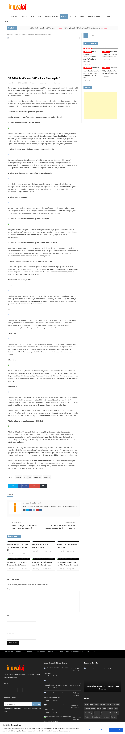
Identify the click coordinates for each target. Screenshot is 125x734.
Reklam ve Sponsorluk (74, 652)
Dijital (82, 16)
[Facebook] (97, 655)
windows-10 (46, 477)
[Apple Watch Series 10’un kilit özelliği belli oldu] (56, 704)
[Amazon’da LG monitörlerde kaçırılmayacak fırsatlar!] (57, 717)
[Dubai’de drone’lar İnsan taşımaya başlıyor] (100, 48)
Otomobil (73, 16)
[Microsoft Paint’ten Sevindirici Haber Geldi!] (68, 541)
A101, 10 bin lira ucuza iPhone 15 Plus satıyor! (30, 28)
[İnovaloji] (18, 6)
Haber (99, 708)
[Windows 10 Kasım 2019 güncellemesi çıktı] (43, 541)
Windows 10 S (37, 477)
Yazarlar (59, 652)
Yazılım (63, 16)
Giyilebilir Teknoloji (95, 16)
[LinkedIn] (110, 655)
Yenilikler (87, 717)
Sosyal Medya (88, 713)
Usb (30, 477)
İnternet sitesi (11, 634)
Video (7, 21)
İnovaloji (11, 83)
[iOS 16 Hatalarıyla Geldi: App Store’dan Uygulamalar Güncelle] (68, 559)
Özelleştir (88, 730)
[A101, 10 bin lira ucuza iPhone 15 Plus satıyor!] (56, 668)
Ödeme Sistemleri (51, 16)
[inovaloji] (16, 672)
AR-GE (86, 704)
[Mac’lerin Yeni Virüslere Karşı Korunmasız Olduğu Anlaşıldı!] (18, 559)
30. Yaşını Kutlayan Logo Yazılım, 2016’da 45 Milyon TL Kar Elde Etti (18, 547)
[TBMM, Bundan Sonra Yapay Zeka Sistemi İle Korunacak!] (110, 68)
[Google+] (106, 655)
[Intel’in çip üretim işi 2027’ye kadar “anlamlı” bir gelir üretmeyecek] (61, 680)
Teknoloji (24, 16)
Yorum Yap (42, 83)
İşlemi (25, 477)
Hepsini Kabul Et (116, 730)
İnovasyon (13, 16)
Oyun (116, 708)
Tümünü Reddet (101, 730)
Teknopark (104, 713)
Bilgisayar (18, 477)
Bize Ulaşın (91, 652)
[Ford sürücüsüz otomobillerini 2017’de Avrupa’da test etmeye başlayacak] (91, 52)
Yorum (8, 589)
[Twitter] (101, 655)
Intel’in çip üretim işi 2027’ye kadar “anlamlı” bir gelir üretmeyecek (69, 28)
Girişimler (116, 704)
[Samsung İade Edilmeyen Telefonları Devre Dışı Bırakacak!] (102, 680)
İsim (8, 616)
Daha (43, 485)
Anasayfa (6, 16)
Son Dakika (41, 652)
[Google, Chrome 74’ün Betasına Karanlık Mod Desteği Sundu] (43, 559)
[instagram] (119, 655)
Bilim (32, 16)
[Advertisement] (100, 105)
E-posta (9, 625)
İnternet (30, 652)
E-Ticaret (109, 16)
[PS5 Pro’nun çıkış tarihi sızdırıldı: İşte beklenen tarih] (57, 692)
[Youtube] (114, 655)
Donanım (102, 704)
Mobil (40, 16)
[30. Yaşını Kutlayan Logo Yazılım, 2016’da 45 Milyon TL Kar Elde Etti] (18, 541)
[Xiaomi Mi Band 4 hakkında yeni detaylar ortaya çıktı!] (110, 52)
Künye (50, 652)
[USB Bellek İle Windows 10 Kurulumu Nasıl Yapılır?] (43, 38)
